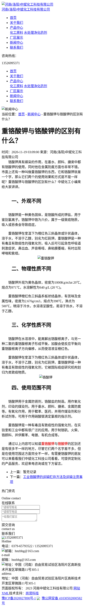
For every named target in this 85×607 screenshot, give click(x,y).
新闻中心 (16, 42)
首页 (13, 17)
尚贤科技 (32, 593)
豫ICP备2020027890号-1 (19, 598)
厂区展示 (16, 37)
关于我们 (16, 22)
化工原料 (16, 32)
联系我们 (16, 47)
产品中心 (16, 27)
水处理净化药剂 (35, 32)
